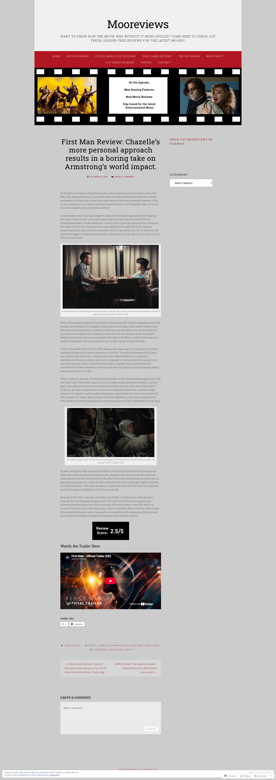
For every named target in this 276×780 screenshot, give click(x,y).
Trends (146, 62)
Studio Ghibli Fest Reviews (115, 56)
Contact (164, 62)
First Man (137, 645)
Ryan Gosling (116, 649)
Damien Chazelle (120, 645)
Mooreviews (138, 24)
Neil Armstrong (98, 649)
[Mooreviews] (137, 96)
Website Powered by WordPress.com (137, 770)
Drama (76, 645)
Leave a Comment (124, 177)
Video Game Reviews (157, 56)
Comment (151, 729)
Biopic (68, 645)
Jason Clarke (152, 645)
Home (56, 56)
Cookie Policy (55, 775)
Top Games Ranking (120, 62)
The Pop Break (189, 56)
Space (128, 649)
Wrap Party (215, 56)
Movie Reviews (78, 56)
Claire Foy (103, 645)
